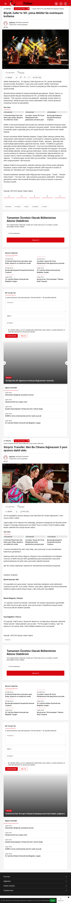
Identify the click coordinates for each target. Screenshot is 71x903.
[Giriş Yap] (61, 4)
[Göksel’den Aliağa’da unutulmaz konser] (35, 393)
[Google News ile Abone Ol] (10, 72)
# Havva (7, 639)
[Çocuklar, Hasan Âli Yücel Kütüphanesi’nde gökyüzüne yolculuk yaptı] (35, 116)
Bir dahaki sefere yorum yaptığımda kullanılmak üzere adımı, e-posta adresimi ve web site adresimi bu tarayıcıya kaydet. (36, 331)
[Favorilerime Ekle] (16, 77)
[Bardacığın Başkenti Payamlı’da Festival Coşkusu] (57, 116)
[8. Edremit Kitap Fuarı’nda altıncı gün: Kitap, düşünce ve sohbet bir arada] (14, 116)
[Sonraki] (66, 363)
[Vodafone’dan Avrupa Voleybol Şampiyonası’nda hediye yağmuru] (35, 796)
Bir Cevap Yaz (10, 293)
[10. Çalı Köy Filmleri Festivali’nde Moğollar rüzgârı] (51, 269)
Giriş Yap (23, 336)
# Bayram (8, 206)
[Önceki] (5, 363)
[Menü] (5, 4)
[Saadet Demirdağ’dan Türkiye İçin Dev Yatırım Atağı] (35, 407)
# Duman (18, 206)
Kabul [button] (52, 900)
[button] (56, 4)
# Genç (26, 206)
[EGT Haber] (21, 3)
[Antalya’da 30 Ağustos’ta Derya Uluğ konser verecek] (35, 363)
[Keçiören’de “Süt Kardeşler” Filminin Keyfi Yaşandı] (51, 278)
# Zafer (44, 206)
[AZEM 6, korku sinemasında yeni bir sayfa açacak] (35, 414)
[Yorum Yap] (20, 77)
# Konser (35, 206)
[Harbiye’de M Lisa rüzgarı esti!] (35, 400)
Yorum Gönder (11, 336)
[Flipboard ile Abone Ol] (21, 72)
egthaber (12, 22)
